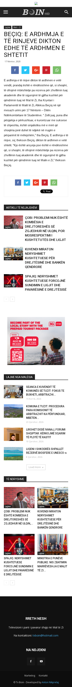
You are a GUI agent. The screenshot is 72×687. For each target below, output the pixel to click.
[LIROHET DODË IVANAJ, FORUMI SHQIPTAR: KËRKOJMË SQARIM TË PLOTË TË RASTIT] (13, 434)
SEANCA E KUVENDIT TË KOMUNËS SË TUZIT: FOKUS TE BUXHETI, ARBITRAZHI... (45, 390)
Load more (35, 467)
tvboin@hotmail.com (45, 635)
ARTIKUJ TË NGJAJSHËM (21, 207)
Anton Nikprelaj (50, 682)
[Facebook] (31, 661)
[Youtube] (41, 661)
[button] (66, 12)
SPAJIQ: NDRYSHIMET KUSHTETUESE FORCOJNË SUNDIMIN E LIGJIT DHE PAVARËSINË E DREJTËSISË (19, 566)
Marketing (29, 675)
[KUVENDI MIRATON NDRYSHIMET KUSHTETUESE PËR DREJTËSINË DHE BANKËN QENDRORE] (13, 253)
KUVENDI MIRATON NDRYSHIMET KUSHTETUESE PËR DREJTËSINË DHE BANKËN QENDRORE (45, 258)
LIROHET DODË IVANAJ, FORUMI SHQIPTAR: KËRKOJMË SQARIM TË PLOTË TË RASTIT (45, 433)
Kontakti (43, 675)
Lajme (7, 27)
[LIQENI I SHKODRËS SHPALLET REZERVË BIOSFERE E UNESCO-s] (13, 453)
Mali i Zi (17, 27)
